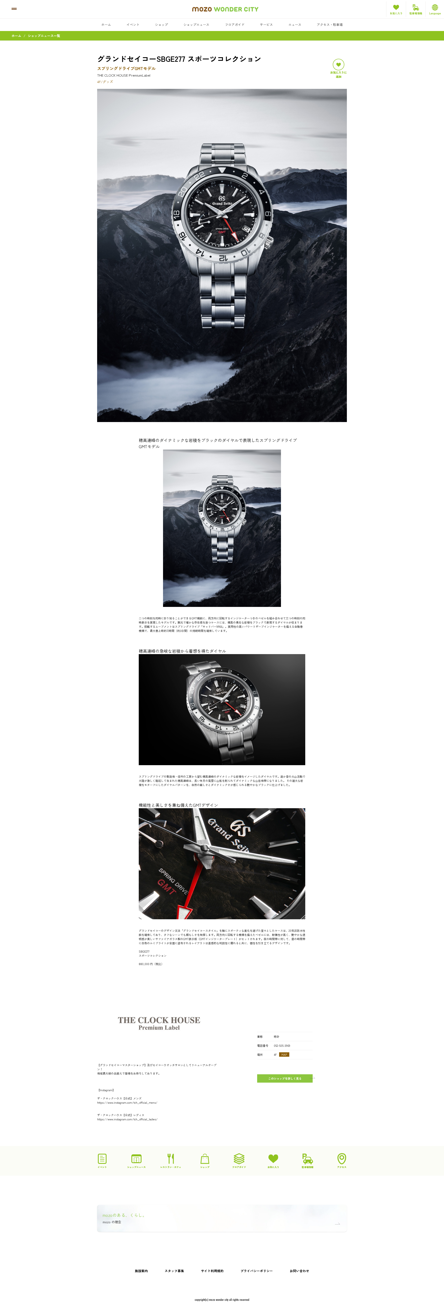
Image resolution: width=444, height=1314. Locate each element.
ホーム (106, 24)
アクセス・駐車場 (330, 24)
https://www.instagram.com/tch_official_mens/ (127, 1102)
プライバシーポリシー (256, 1270)
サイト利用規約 (212, 1270)
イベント (132, 24)
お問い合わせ (299, 1270)
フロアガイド (234, 24)
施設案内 (141, 1270)
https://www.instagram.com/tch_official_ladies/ (127, 1119)
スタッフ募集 (174, 1270)
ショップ (161, 24)
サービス (266, 24)
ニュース (294, 24)
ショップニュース (196, 24)
